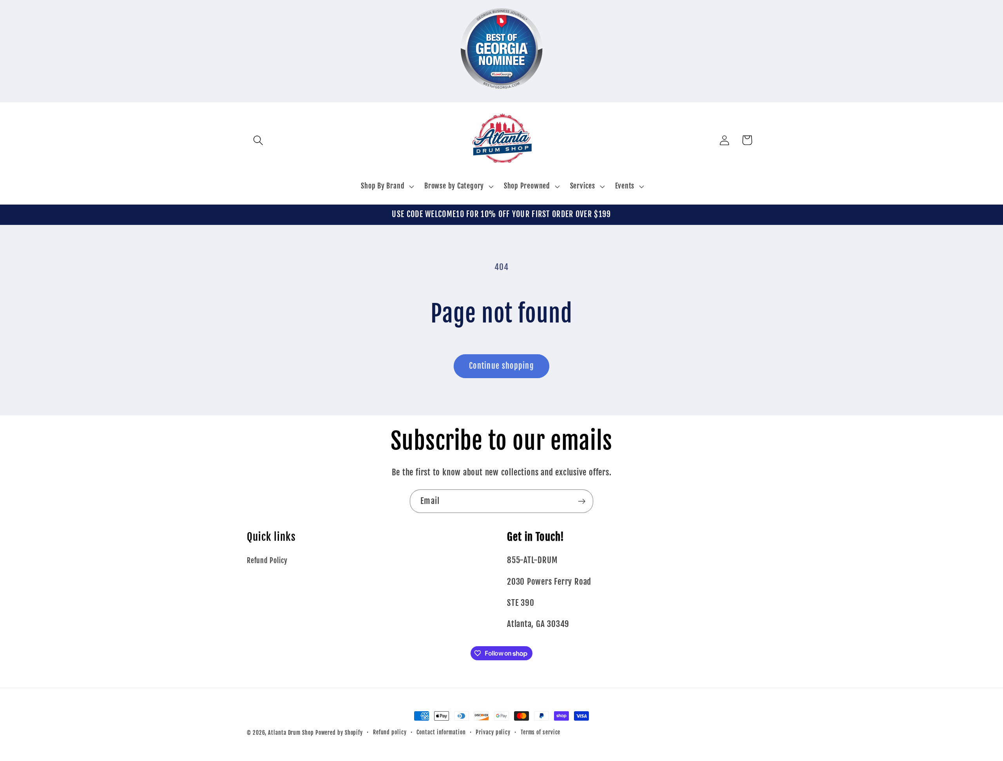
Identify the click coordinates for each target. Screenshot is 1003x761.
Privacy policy (493, 732)
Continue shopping (501, 366)
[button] (258, 140)
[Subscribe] (581, 501)
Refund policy (390, 732)
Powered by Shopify (339, 732)
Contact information (440, 732)
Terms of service (541, 732)
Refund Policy (267, 560)
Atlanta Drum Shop (290, 732)
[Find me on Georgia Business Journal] (502, 95)
